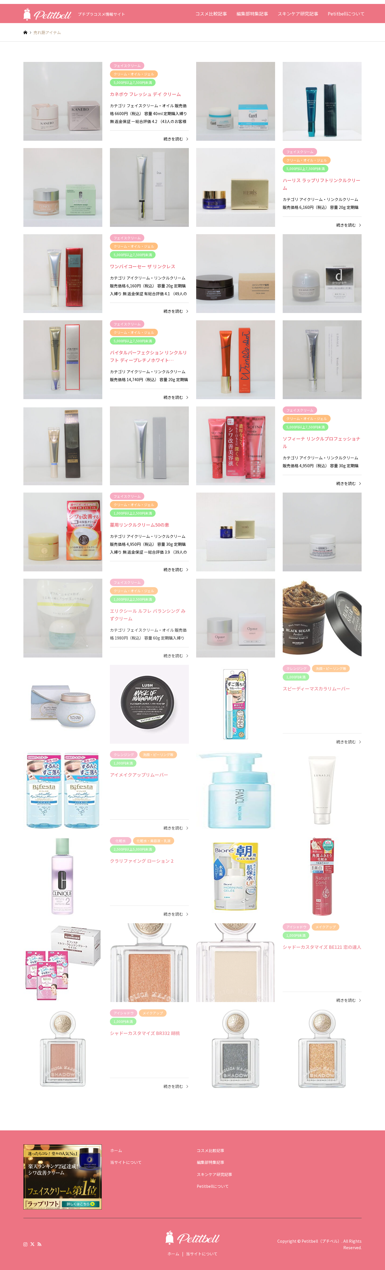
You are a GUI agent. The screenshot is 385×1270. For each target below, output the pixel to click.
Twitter (32, 1244)
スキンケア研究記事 (298, 13)
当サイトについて (126, 1162)
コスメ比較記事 (211, 13)
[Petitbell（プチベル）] (47, 13)
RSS (39, 1244)
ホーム (116, 1150)
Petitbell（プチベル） (322, 1241)
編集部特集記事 (252, 13)
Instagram (25, 1244)
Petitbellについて (346, 13)
